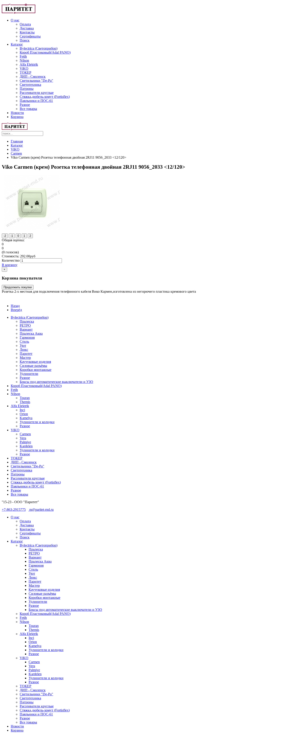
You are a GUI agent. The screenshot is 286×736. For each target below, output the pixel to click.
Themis (25, 402)
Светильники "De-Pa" (36, 80)
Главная (17, 141)
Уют (23, 345)
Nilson (24, 60)
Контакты (27, 32)
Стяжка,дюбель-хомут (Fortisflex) (45, 97)
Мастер (25, 358)
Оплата (25, 24)
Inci (22, 410)
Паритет (26, 353)
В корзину (9, 265)
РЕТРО (25, 325)
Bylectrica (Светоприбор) (38, 48)
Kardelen (26, 446)
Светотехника (30, 84)
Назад (15, 306)
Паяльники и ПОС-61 (36, 101)
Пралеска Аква (31, 333)
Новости (17, 113)
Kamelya (26, 418)
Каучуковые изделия (35, 362)
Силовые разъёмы (33, 366)
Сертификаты (30, 36)
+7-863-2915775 (14, 509)
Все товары (28, 109)
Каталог (17, 44)
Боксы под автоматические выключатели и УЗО (56, 382)
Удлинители (29, 374)
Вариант (26, 329)
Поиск (24, 40)
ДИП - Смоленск (33, 76)
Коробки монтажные (35, 370)
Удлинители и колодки (37, 422)
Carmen (16, 153)
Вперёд (16, 310)
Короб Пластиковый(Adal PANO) (45, 52)
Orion (24, 414)
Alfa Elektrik (29, 64)
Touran (25, 398)
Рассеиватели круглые (37, 93)
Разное (25, 105)
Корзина (17, 117)
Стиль (24, 341)
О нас (15, 20)
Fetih (23, 56)
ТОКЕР (25, 72)
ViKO (24, 68)
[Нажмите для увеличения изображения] (32, 229)
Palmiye (25, 442)
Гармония (27, 337)
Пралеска (27, 321)
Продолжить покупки (18, 287)
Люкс (24, 349)
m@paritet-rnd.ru (41, 509)
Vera (23, 438)
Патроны (27, 88)
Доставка (27, 28)
